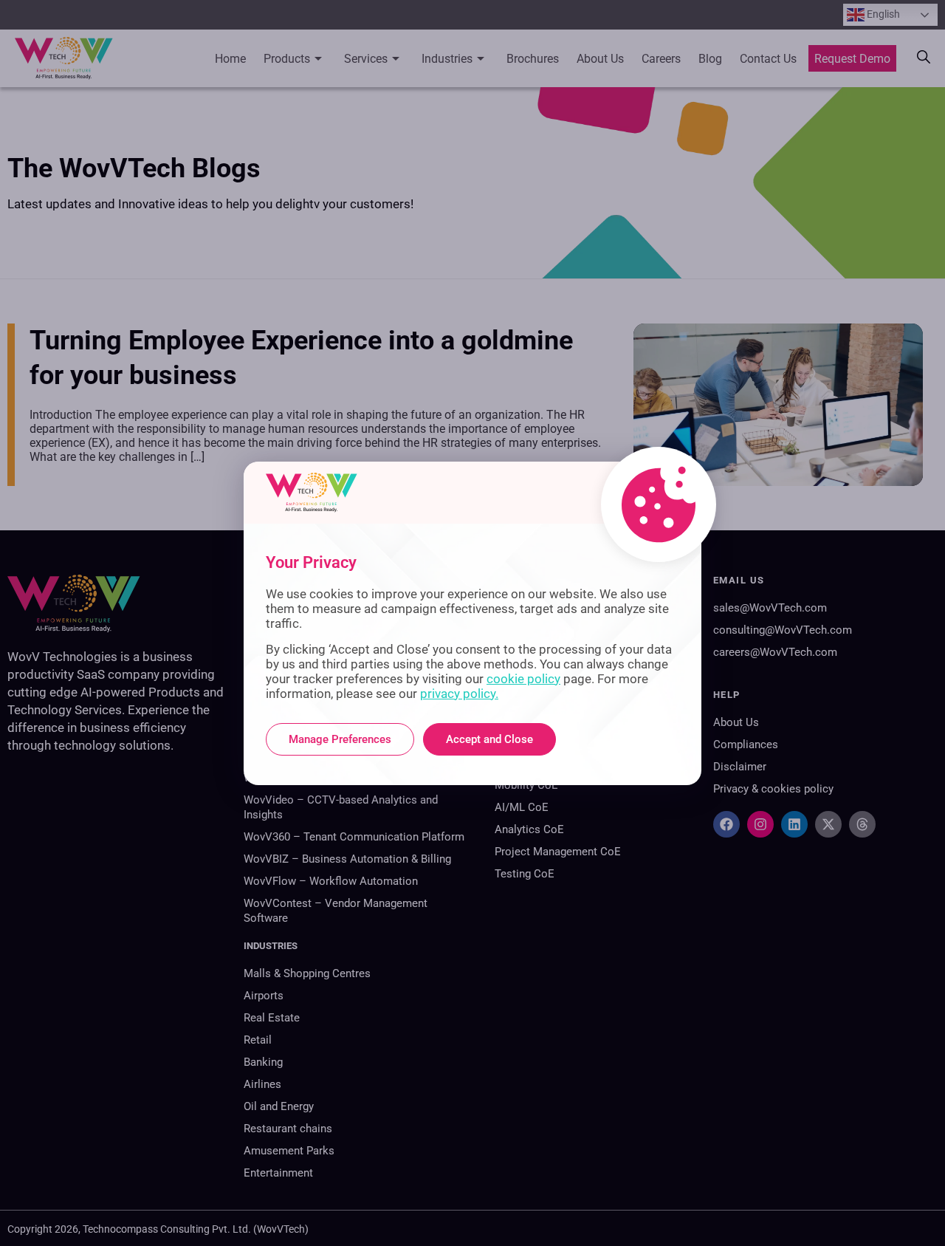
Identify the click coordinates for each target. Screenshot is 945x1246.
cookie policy (523, 678)
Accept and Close (489, 739)
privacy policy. (459, 693)
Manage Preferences (340, 739)
